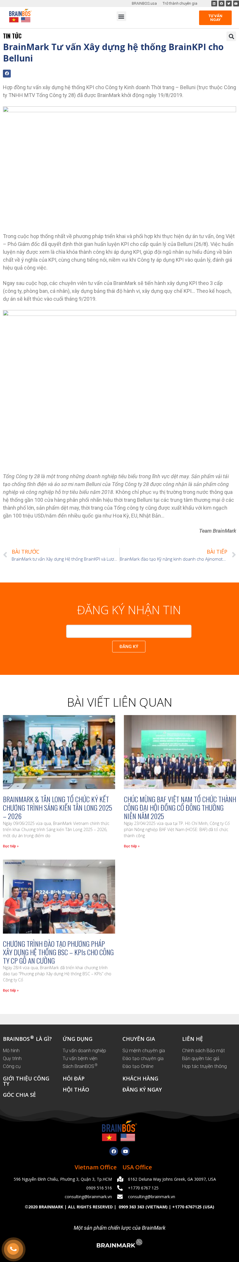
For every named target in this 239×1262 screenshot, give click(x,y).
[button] (121, 16)
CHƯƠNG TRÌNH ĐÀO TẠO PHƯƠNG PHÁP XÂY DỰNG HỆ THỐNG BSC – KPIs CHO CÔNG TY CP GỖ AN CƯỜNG (58, 952)
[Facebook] (113, 1151)
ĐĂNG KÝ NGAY (142, 1089)
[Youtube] (125, 1151)
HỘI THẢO (76, 1089)
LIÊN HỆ (192, 1038)
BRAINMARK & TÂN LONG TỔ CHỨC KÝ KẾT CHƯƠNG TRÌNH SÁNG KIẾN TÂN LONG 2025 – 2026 (57, 807)
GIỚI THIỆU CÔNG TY (26, 1081)
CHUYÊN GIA (138, 1038)
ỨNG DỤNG (77, 1038)
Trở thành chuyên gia (180, 3)
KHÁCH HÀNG (140, 1078)
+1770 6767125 (187, 1207)
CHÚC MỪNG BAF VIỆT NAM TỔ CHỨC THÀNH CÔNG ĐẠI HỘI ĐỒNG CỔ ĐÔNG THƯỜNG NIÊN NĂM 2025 (180, 807)
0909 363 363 (130, 1207)
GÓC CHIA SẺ (19, 1094)
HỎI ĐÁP (74, 1078)
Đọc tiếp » (11, 846)
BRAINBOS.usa (144, 3)
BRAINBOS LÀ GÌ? (27, 1038)
